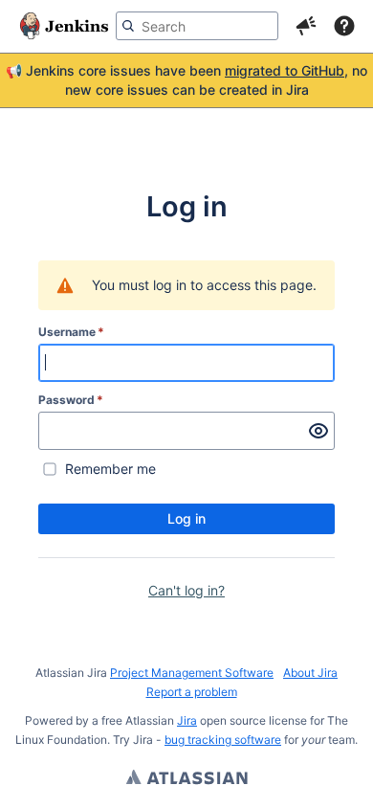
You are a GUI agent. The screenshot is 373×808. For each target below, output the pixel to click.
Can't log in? (186, 590)
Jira (187, 720)
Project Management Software (192, 672)
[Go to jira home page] (64, 26)
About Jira (310, 672)
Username (71, 332)
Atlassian (187, 779)
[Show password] (318, 430)
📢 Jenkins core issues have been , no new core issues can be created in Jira (186, 80)
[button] (306, 26)
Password (70, 400)
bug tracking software (223, 739)
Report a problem (191, 692)
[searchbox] (197, 25)
